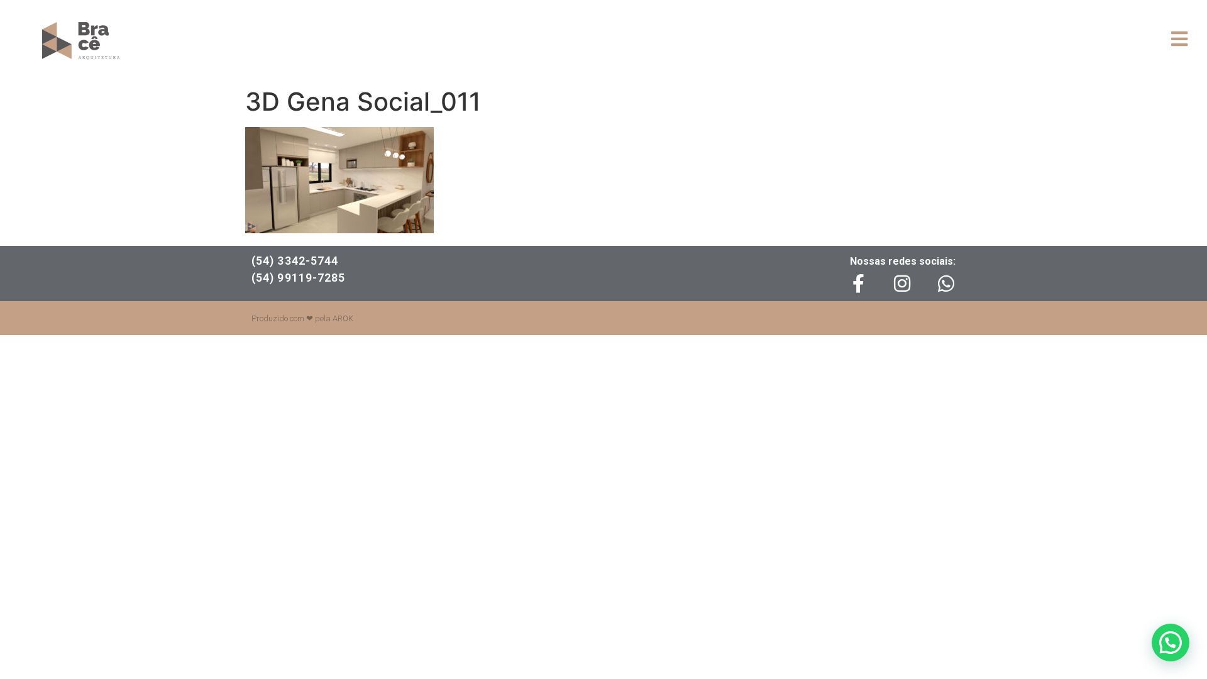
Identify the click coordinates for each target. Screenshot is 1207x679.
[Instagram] (902, 283)
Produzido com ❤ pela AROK (302, 318)
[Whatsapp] (946, 283)
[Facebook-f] (858, 283)
